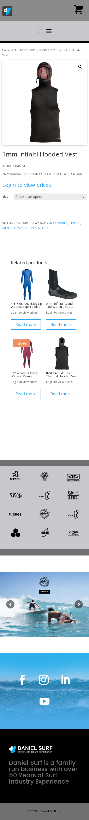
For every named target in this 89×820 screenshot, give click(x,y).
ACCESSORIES (58, 223)
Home (6, 50)
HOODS (75, 223)
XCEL (15, 50)
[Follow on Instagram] (44, 680)
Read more (25, 324)
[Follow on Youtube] (44, 701)
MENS (23, 50)
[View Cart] (79, 11)
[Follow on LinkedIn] (65, 680)
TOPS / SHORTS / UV (42, 50)
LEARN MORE (45, 591)
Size (5, 196)
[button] (80, 67)
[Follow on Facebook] (22, 680)
